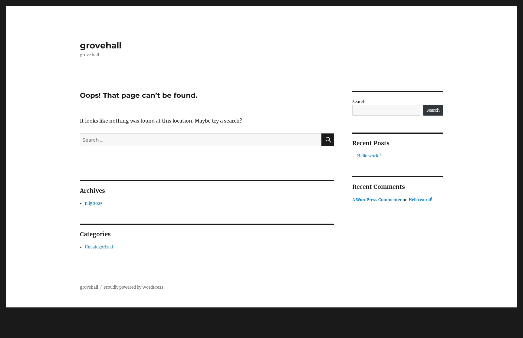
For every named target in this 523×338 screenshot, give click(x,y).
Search (359, 101)
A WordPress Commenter (377, 199)
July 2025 (94, 203)
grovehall (100, 45)
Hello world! (369, 156)
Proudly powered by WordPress (133, 287)
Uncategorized (99, 247)
